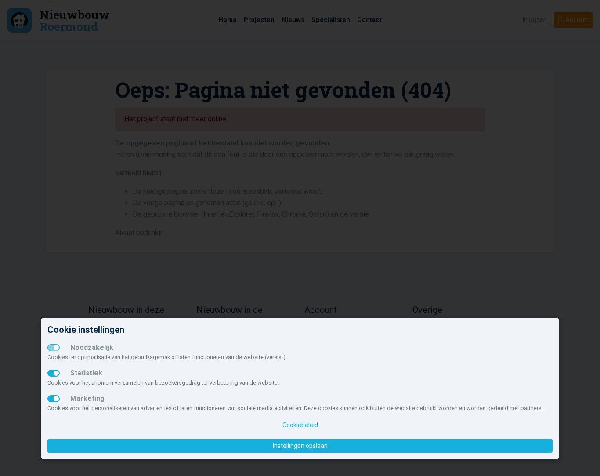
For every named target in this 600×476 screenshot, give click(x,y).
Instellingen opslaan (300, 445)
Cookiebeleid (300, 425)
